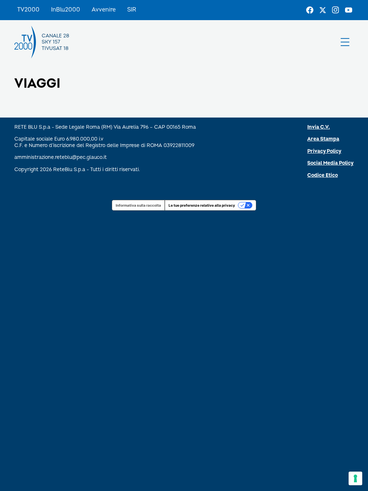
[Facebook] (310, 10)
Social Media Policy (330, 163)
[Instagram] (336, 10)
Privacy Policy (324, 151)
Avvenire (104, 9)
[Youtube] (349, 10)
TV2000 (28, 9)
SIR (131, 9)
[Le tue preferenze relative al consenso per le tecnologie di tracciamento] (355, 478)
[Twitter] (323, 10)
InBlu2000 (65, 9)
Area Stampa (323, 139)
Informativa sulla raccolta (138, 205)
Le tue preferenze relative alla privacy (202, 205)
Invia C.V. (318, 127)
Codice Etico (322, 175)
